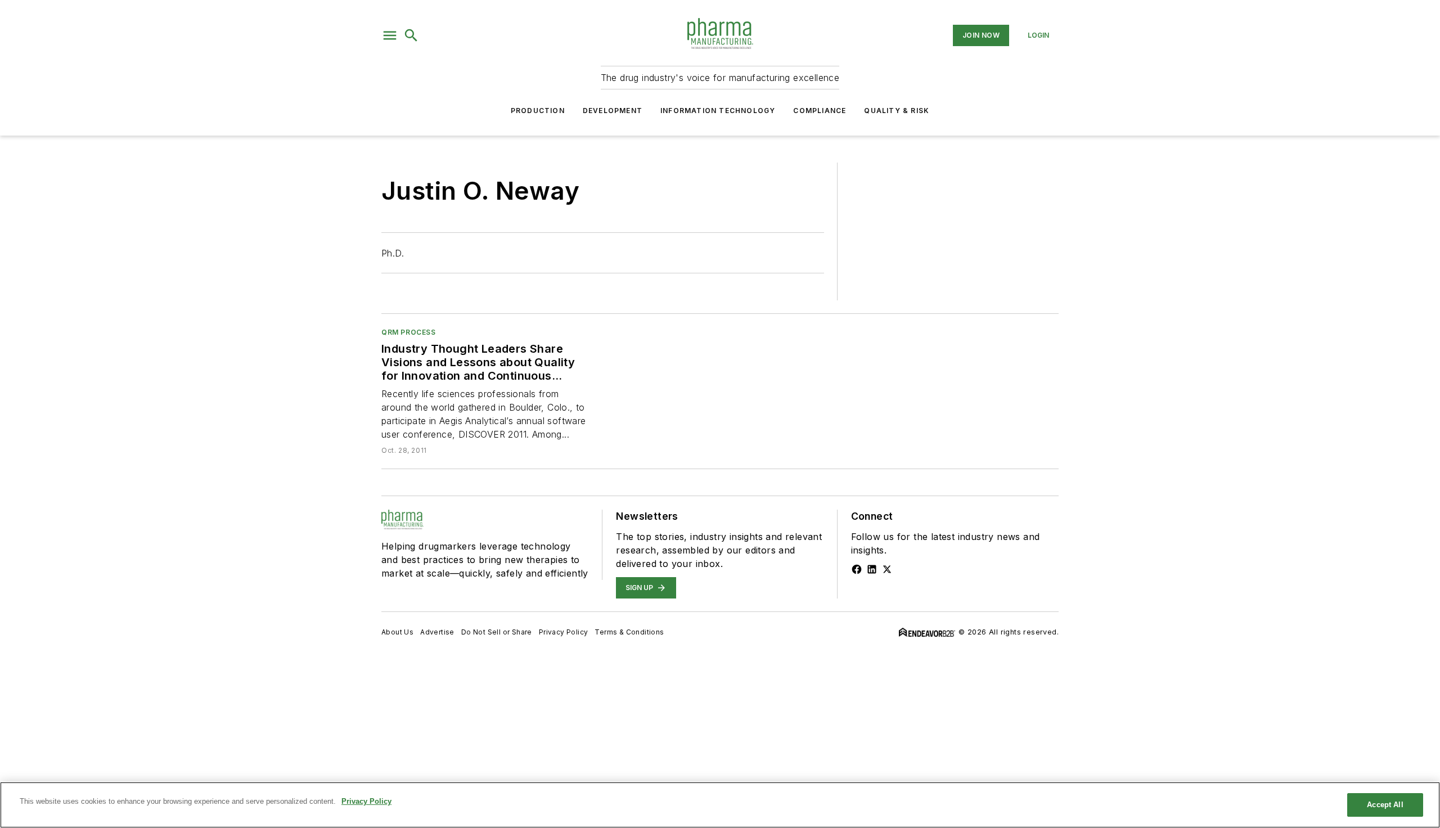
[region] (720, 805)
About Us (397, 632)
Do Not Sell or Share (496, 632)
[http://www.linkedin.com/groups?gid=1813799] (872, 569)
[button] (389, 35)
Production (538, 110)
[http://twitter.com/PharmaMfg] (887, 569)
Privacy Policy (563, 632)
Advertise (437, 632)
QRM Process (408, 332)
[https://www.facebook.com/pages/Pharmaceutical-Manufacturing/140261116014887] (856, 569)
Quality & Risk (896, 110)
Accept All (1385, 804)
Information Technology (717, 110)
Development (612, 110)
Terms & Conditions (629, 632)
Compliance (819, 110)
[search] (411, 35)
